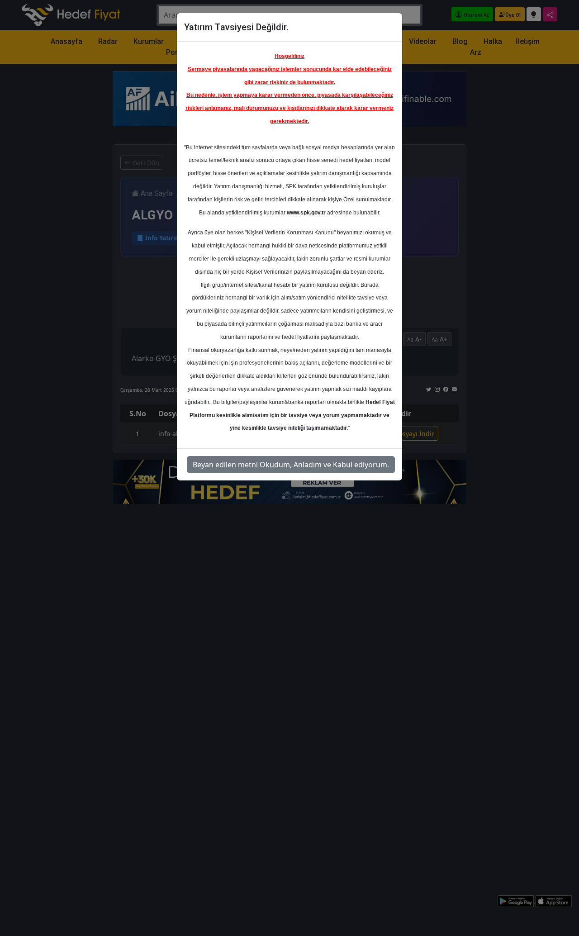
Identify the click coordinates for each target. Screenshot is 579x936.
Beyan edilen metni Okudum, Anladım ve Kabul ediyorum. (291, 465)
